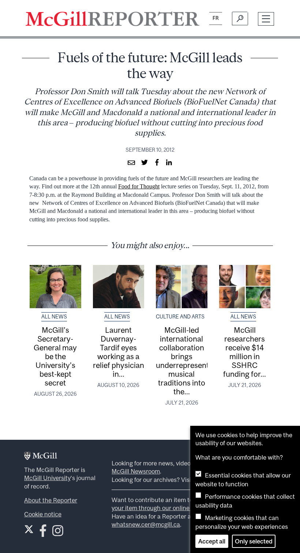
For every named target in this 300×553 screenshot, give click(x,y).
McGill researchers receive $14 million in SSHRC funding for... (244, 351)
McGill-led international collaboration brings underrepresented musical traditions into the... (186, 360)
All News (54, 317)
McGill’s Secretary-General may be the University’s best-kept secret (55, 356)
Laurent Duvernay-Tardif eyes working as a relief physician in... (118, 351)
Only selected (254, 541)
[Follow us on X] (29, 529)
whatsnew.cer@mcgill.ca (146, 524)
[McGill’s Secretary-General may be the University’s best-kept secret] (55, 286)
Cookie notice (42, 514)
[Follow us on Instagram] (57, 533)
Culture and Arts (180, 317)
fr (216, 18)
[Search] (240, 19)
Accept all (211, 541)
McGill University (47, 478)
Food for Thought (139, 186)
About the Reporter (50, 500)
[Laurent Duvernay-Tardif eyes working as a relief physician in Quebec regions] (119, 286)
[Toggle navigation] (266, 19)
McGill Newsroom (136, 471)
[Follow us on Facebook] (43, 533)
